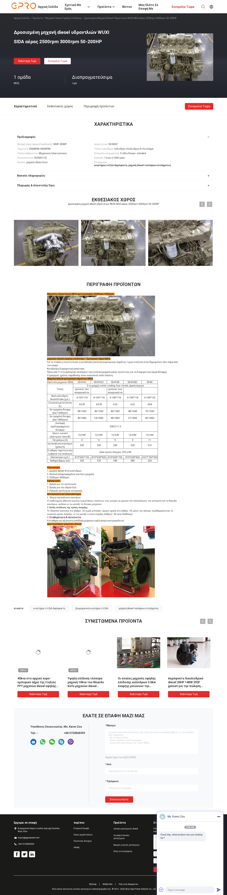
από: (109, 764)
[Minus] (219, 817)
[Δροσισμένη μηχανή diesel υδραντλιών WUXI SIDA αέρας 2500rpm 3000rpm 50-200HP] (180, 57)
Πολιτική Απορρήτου (128, 884)
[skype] (61, 742)
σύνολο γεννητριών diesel (126, 829)
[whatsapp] (43, 742)
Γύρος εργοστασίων (83, 835)
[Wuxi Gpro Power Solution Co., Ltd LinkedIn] (32, 854)
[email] (33, 742)
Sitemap (92, 884)
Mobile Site (107, 884)
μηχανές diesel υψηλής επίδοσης (63, 18)
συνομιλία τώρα (57, 61)
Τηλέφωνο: (113, 781)
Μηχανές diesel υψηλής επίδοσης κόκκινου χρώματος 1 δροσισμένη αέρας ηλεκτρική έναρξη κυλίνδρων (85, 686)
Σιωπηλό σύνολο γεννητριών (121, 837)
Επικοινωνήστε (119, 799)
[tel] (80, 742)
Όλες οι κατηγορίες (123, 851)
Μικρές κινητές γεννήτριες (127, 845)
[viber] (71, 742)
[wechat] (52, 742)
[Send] (218, 889)
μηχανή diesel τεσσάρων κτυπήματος (139, 608)
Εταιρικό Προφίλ (81, 828)
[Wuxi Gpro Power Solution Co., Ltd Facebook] (17, 854)
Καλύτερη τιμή (27, 61)
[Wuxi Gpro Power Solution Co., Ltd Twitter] (24, 854)
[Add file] (161, 889)
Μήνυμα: (111, 725)
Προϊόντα (38, 18)
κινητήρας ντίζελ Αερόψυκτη (49, 608)
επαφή (76, 847)
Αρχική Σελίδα (21, 18)
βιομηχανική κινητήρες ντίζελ (92, 608)
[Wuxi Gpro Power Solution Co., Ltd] (23, 5)
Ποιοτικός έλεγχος (83, 841)
